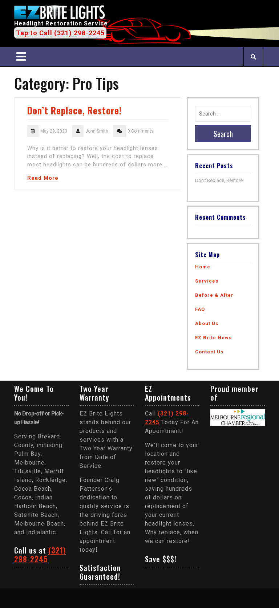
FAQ (200, 309)
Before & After (214, 295)
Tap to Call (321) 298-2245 (60, 33)
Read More (42, 178)
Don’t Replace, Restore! (74, 110)
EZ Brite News (213, 337)
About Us (206, 323)
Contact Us (209, 351)
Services (206, 281)
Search (223, 133)
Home (202, 266)
